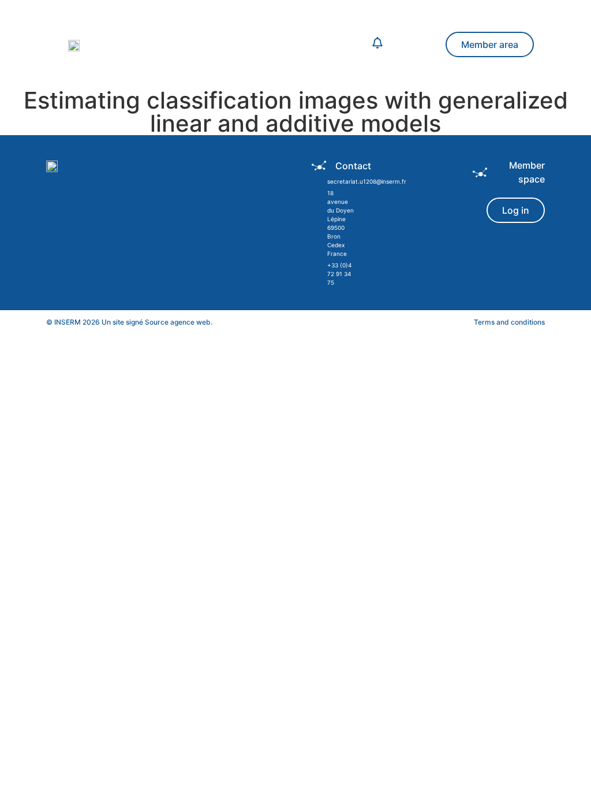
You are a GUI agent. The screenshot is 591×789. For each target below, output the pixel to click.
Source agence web (178, 322)
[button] (251, 44)
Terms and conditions (509, 322)
